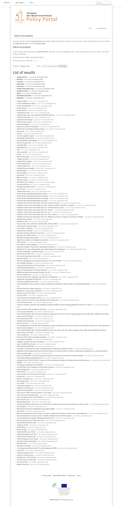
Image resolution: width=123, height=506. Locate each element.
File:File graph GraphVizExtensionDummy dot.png (32, 196)
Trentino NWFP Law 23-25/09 (26, 432)
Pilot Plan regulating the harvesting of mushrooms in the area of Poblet (39, 261)
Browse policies (22, 108)
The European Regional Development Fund (30, 358)
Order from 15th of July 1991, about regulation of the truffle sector (38, 300)
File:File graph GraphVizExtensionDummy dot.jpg (32, 201)
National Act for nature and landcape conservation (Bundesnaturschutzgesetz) (41, 249)
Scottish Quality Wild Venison (26, 268)
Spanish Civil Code (22, 323)
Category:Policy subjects (24, 161)
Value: (39, 66)
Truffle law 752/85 (22, 425)
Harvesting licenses (23, 381)
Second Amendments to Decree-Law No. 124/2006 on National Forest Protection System (44, 416)
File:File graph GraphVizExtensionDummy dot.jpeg (32, 198)
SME (18, 150)
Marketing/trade (22, 147)
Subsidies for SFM (22, 221)
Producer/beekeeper (23, 124)
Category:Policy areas (23, 191)
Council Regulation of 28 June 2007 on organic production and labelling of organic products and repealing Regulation (53, 284)
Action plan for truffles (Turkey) (26, 235)
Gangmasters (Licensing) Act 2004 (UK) (29, 279)
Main (90, 28)
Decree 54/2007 (22, 295)
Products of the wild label (25, 390)
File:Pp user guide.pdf (23, 117)
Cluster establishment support (26, 103)
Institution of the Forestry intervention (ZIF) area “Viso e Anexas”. (37, 214)
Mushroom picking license (25, 455)
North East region (22, 180)
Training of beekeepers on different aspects (30, 251)
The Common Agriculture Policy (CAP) (28, 256)
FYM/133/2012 (21, 242)
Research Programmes (24, 143)
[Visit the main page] (38, 17)
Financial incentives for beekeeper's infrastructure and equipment (37, 277)
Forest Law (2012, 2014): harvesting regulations (32, 337)
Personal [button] (7, 2)
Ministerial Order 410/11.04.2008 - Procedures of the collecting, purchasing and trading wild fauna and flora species (53, 360)
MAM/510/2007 (22, 443)
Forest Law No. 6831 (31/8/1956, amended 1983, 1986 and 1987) (37, 224)
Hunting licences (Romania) (25, 321)
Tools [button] (31, 2)
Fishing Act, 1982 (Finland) (25, 388)
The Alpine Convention (24, 446)
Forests (19, 154)
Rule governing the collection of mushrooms (30, 233)
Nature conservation (23, 157)
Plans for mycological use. (25, 379)
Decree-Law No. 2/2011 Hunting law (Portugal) (31, 309)
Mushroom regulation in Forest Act (28, 281)
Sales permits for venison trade (26, 460)
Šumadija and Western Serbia (26, 187)
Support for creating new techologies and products (32, 240)
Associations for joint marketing (27, 244)
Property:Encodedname (24, 106)
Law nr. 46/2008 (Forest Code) (26, 344)
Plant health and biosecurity (25, 138)
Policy (19, 93)
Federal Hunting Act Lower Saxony (27, 439)
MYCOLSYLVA (21, 427)
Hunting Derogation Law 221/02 (27, 434)
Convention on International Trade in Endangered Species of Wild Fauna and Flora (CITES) (45, 349)
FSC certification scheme (24, 302)
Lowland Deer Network (24, 386)
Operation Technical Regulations (27, 441)
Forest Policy (21, 411)
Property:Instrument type (25, 89)
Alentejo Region (22, 170)
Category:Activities (23, 159)
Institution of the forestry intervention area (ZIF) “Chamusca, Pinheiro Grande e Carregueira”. (46, 205)
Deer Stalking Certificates (25, 263)
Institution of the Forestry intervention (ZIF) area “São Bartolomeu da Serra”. (41, 207)
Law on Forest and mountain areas (27, 395)
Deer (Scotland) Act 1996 (24, 319)
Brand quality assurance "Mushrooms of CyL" (31, 420)
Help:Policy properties (24, 95)
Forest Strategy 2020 (23, 369)
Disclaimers (71, 475)
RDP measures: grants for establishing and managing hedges (36, 409)
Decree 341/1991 (22, 462)
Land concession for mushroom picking (29, 298)
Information (21, 84)
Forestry (19, 133)
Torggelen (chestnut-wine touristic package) (30, 342)
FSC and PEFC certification (25, 228)
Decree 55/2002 (22, 430)
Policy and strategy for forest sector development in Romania (36, 247)
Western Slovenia (22, 177)
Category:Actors (22, 77)
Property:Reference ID (24, 164)
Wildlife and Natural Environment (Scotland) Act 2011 (33, 272)
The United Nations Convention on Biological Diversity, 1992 (35, 418)
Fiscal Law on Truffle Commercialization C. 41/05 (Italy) (34, 393)
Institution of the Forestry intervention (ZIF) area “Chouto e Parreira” (38, 203)
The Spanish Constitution (24, 339)
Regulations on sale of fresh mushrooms (29, 291)
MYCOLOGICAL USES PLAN (25, 346)
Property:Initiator (22, 101)
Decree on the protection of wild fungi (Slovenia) (32, 270)
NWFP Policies (54, 500)
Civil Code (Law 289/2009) (25, 312)
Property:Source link (23, 113)
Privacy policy (46, 475)
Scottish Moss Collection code (26, 436)
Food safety (20, 131)
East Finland (20, 175)
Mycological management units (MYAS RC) (30, 365)
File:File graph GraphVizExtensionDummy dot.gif (32, 194)
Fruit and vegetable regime (25, 136)
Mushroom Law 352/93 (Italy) (26, 293)
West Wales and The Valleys (25, 182)
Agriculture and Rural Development (28, 127)
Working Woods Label (23, 402)
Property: (16, 66)
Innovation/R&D (22, 145)
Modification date (42, 52)
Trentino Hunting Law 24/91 (25, 453)
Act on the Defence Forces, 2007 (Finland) (30, 397)
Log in (79, 475)
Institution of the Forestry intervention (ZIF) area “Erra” (34, 212)
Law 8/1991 (20, 450)
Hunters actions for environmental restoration (31, 374)
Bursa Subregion (22, 173)
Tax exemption (21, 406)
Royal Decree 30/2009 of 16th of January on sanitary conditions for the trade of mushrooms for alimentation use (52, 413)
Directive (20, 79)
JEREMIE (19, 362)
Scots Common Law (23, 399)
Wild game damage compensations (28, 238)
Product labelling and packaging (27, 140)
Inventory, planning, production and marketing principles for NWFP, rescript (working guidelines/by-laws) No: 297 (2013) (54, 305)
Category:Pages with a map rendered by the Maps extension (35, 115)
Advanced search (102, 28)
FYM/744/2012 (21, 372)
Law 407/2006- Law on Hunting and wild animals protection (35, 367)
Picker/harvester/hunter (24, 122)
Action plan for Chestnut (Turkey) (27, 226)
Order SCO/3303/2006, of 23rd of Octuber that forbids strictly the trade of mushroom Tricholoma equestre (50, 356)
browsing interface (36, 41)
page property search (22, 43)
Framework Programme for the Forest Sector (31, 265)
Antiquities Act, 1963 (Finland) (26, 457)
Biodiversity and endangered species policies (31, 129)
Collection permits (22, 258)
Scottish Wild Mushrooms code (26, 423)
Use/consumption (22, 152)
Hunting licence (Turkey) (24, 219)
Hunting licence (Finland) (24, 231)
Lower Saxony (21, 189)
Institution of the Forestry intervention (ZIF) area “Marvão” (35, 210)
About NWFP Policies (59, 475)
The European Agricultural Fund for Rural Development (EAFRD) (37, 448)
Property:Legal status (23, 166)
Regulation (20, 98)
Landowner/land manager (25, 120)
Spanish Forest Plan (23, 464)
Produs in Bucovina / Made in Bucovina (29, 288)
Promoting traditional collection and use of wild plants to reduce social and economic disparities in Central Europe (52, 404)
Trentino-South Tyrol (23, 184)
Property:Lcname (22, 91)
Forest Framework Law (24, 275)
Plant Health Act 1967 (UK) (25, 254)
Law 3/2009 (20, 383)
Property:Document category (26, 168)
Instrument (20, 86)
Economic (20, 82)
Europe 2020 (21, 376)
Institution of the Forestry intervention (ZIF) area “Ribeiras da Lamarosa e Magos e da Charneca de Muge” (50, 217)
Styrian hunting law (23, 335)
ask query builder (40, 43)
